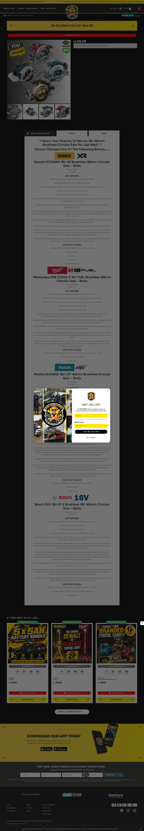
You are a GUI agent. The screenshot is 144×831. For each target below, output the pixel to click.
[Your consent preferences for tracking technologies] (142, 623)
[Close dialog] (108, 390)
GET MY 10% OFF (91, 432)
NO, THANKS (91, 437)
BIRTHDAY (79, 422)
